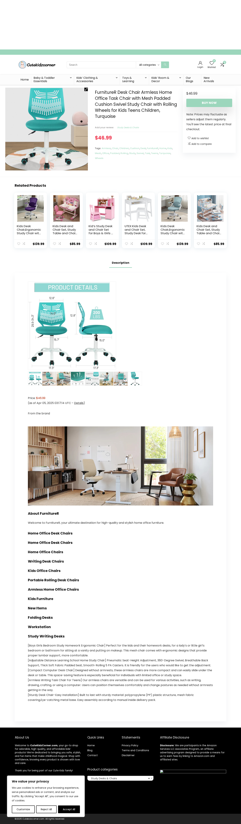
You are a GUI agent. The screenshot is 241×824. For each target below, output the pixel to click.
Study (132, 153)
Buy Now (209, 103)
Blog (89, 750)
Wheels (99, 158)
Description (120, 263)
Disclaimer (128, 755)
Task (147, 153)
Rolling (124, 153)
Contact (92, 755)
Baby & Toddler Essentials (44, 79)
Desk (143, 148)
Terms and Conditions (135, 750)
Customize (23, 809)
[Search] (165, 64)
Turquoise (165, 153)
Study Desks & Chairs (128, 127)
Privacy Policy (130, 745)
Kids (169, 148)
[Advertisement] (106, 24)
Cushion (134, 148)
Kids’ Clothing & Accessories (87, 79)
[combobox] (120, 778)
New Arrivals (209, 79)
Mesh (98, 153)
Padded (114, 153)
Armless (106, 148)
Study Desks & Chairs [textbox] (119, 778)
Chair (115, 148)
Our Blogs (189, 79)
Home (24, 80)
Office (105, 153)
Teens (154, 153)
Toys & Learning (128, 79)
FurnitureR (152, 148)
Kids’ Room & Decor (160, 79)
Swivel (140, 153)
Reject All (46, 809)
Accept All (69, 809)
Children (124, 148)
